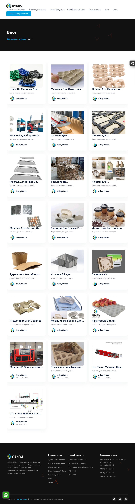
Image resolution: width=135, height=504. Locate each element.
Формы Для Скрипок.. (77, 463)
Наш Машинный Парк (76, 10)
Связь (115, 10)
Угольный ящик (61, 274)
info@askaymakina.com (108, 476)
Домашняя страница (16, 10)
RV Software (22, 499)
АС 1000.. (72, 471)
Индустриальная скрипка (25, 320)
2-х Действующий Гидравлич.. (81, 467)
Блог (107, 10)
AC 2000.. (72, 475)
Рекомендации (95, 10)
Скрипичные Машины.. (78, 459)
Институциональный (37, 10)
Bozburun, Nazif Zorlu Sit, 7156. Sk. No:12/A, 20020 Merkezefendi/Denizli (113, 462)
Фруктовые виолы (103, 320)
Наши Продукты (56, 10)
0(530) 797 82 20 (107, 469)
